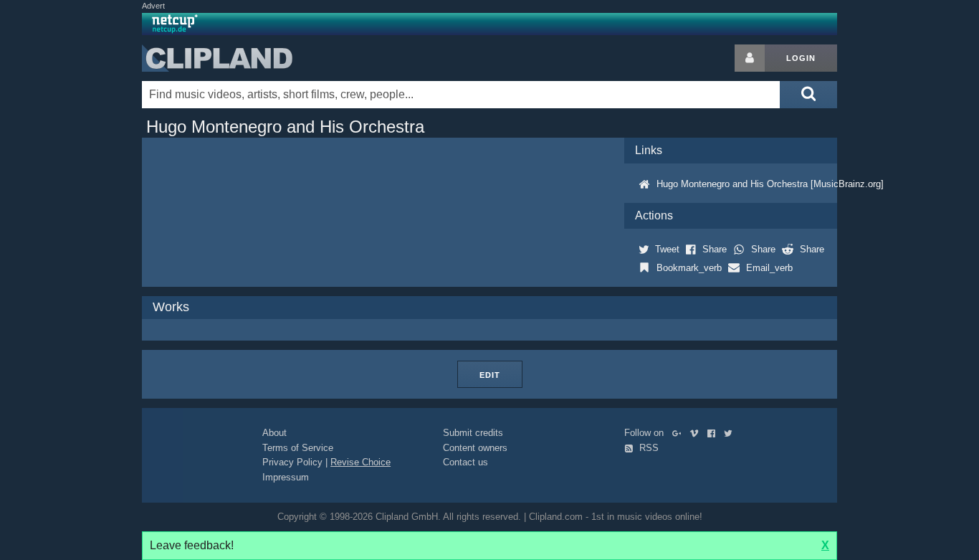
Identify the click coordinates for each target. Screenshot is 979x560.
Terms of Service (297, 447)
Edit (489, 375)
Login (801, 58)
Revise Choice (360, 462)
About (274, 432)
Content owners (475, 447)
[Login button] (750, 58)
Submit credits (473, 432)
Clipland (217, 58)
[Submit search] (808, 94)
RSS (647, 447)
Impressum (285, 477)
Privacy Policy (292, 462)
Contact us (465, 462)
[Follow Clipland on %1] (679, 432)
